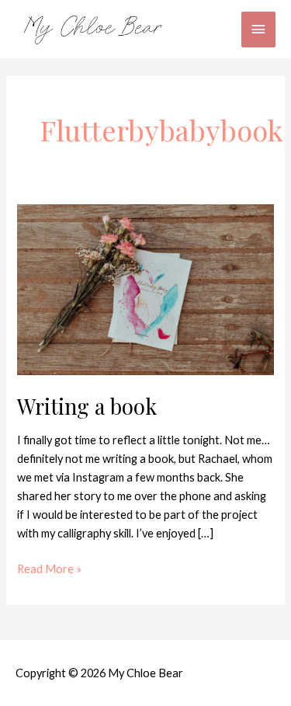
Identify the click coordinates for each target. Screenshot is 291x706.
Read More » (49, 568)
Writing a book (87, 405)
